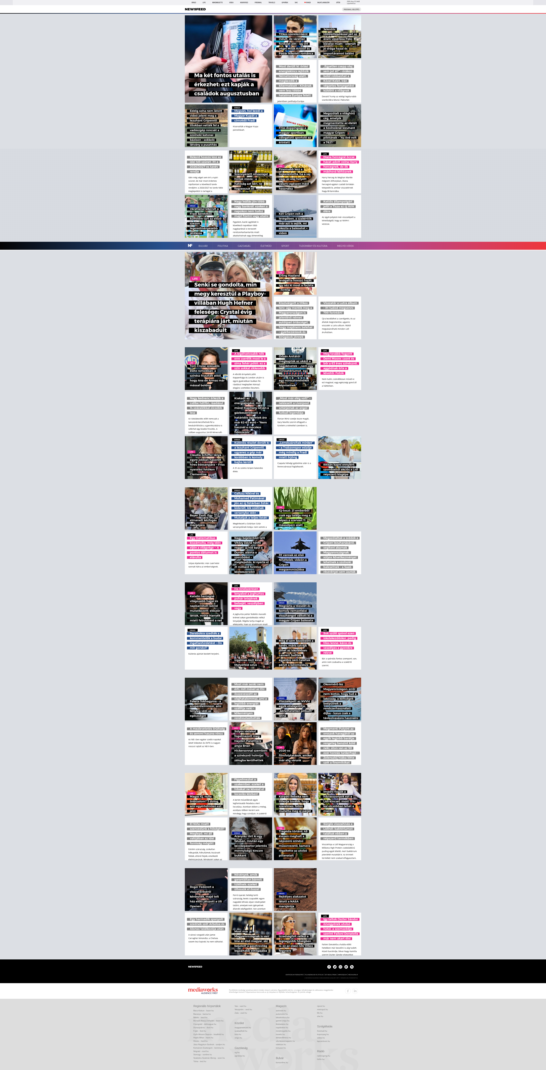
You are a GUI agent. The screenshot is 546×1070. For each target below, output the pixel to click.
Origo (194, 2)
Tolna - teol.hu (199, 1061)
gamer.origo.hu (282, 1021)
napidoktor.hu (282, 1027)
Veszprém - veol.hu (243, 1009)
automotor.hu (282, 1014)
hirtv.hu (238, 1034)
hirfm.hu (320, 1059)
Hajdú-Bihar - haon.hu (203, 1037)
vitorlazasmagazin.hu (285, 1041)
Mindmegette (217, 2)
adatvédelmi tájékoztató (294, 974)
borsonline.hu (282, 1062)
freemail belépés (351, 9)
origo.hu (238, 1038)
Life (204, 2)
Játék (338, 2)
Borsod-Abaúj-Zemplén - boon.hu (208, 1021)
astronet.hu (281, 1010)
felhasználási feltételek (314, 974)
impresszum (342, 974)
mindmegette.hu (283, 1031)
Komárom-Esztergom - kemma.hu (208, 1048)
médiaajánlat (353, 974)
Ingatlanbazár (323, 2)
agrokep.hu (240, 1056)
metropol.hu (322, 1009)
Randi (308, 2)
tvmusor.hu (281, 1048)
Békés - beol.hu (200, 1017)
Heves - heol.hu (200, 1041)
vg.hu (237, 1052)
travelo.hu (280, 1034)
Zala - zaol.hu (241, 1013)
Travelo (271, 2)
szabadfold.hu (241, 1031)
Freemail (258, 2)
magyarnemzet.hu (243, 1027)
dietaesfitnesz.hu (283, 1037)
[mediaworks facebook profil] (348, 991)
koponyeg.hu (323, 1034)
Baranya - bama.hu (202, 1014)
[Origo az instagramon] (340, 967)
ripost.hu (321, 1006)
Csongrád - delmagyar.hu (204, 1024)
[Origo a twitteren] (335, 967)
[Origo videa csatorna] (346, 967)
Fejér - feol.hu (199, 1031)
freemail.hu (322, 1031)
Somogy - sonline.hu (202, 1054)
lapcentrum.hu (323, 1041)
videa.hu (321, 1038)
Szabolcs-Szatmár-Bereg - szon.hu (209, 1058)
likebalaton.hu (282, 1024)
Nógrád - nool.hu (201, 1051)
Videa (231, 2)
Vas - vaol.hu (240, 1006)
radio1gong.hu (323, 1056)
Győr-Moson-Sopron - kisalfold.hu (208, 1034)
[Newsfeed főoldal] (195, 967)
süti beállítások (330, 974)
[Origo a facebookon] (329, 967)
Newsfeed (244, 2)
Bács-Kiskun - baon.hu (203, 1010)
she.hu (320, 1016)
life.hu (319, 1013)
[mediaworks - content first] (203, 991)
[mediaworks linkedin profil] (355, 991)
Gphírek (285, 2)
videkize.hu (281, 1044)
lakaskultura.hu (282, 1017)
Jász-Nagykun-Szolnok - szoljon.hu (209, 1044)
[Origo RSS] (352, 967)
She (296, 2)
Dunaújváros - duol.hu (203, 1027)
